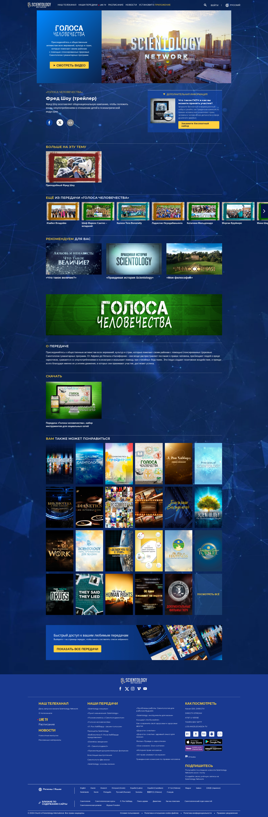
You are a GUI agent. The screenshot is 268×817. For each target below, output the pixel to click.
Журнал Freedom (113, 805)
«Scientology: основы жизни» (101, 764)
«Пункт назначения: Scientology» (102, 713)
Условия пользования (129, 813)
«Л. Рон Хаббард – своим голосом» (104, 726)
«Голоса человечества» (99, 722)
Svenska (139, 792)
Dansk (93, 788)
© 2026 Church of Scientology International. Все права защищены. (56, 813)
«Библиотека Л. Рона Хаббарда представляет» (102, 735)
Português (107, 792)
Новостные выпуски (48, 735)
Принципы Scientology (98, 731)
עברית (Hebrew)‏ (174, 788)
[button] (3, 211)
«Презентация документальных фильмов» (108, 750)
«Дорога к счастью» (146, 730)
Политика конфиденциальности (197, 813)
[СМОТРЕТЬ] (208, 463)
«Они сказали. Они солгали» (150, 745)
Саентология (85, 801)
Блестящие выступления (99, 755)
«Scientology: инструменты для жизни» (154, 715)
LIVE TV (103, 5)
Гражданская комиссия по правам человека (158, 759)
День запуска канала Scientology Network (58, 708)
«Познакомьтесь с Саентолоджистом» (105, 717)
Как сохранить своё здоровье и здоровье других (156, 724)
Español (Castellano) (155, 788)
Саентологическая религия (90, 805)
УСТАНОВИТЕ (155, 5)
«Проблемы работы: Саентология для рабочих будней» (155, 709)
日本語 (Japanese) (213, 788)
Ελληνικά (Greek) (118, 788)
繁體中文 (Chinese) (154, 792)
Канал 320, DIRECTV (194, 708)
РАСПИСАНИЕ (115, 5)
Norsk (96, 792)
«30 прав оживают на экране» (150, 754)
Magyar (188, 788)
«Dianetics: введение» (97, 741)
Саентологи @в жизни (98, 759)
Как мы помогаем (173, 801)
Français (170, 792)
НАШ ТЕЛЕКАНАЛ (67, 5)
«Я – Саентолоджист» (97, 746)
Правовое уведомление (227, 813)
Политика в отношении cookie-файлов (161, 813)
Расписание (47, 724)
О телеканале (45, 713)
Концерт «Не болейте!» (147, 720)
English (83, 788)
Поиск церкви (142, 801)
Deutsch (103, 788)
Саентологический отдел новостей (198, 801)
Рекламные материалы (50, 740)
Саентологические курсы (105, 801)
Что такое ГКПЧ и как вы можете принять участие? (195, 102)
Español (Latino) (136, 788)
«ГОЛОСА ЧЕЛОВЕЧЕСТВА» (64, 92)
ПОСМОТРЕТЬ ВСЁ (208, 594)
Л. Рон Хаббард (126, 801)
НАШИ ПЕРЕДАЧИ (87, 5)
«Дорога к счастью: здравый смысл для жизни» (155, 735)
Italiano (198, 788)
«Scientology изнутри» (97, 708)
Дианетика (157, 801)
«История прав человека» (149, 750)
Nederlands (84, 792)
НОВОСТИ (131, 5)
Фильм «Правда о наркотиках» (151, 741)
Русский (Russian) (123, 792)
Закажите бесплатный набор (195, 124)
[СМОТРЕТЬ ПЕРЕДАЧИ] (59, 463)
